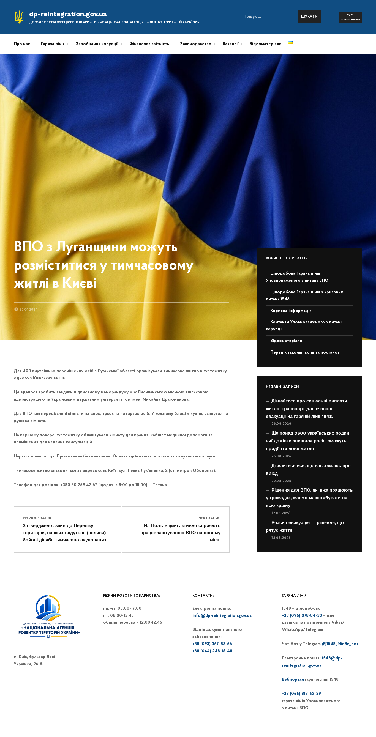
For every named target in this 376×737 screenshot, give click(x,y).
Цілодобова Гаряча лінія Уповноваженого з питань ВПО (297, 277)
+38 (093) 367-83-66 (212, 644)
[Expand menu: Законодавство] (214, 44)
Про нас (22, 44)
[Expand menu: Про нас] (33, 44)
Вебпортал (293, 679)
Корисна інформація (291, 311)
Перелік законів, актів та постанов (305, 352)
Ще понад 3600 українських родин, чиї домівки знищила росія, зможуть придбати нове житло (308, 441)
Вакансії (231, 44)
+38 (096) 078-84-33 (302, 615)
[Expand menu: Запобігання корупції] (121, 44)
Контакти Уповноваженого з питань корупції (304, 325)
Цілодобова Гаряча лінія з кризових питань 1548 (304, 296)
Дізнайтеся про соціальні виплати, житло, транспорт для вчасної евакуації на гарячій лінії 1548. (307, 408)
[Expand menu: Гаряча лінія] (67, 44)
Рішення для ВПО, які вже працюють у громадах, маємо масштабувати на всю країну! (309, 497)
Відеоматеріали (266, 44)
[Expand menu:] (172, 44)
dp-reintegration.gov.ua (68, 14)
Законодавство (195, 44)
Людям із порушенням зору (350, 17)
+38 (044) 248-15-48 (212, 651)
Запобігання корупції (97, 44)
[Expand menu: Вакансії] (241, 44)
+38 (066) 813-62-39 (301, 694)
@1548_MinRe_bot (340, 644)
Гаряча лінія (53, 44)
